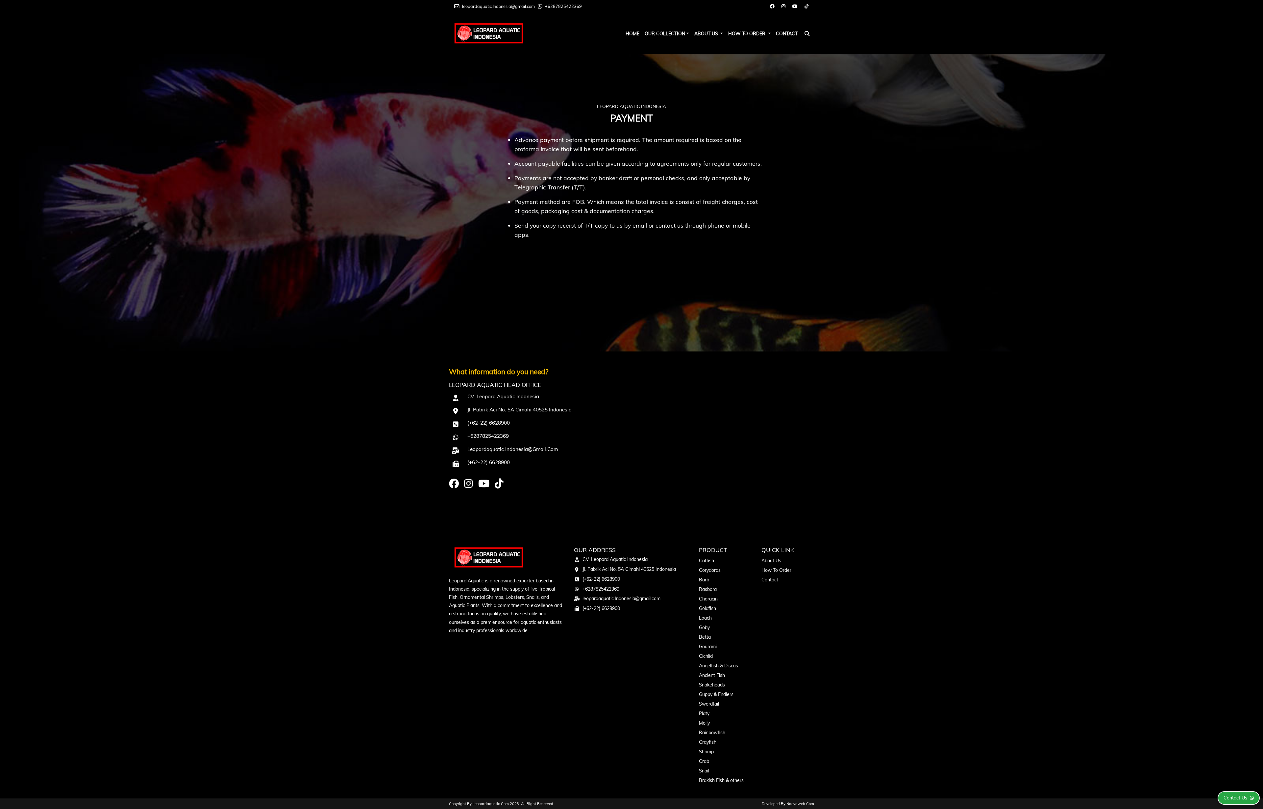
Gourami (708, 647)
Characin (708, 599)
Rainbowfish (712, 733)
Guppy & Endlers (716, 694)
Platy (704, 713)
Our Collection (665, 34)
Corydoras (710, 570)
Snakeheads (712, 685)
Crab (704, 761)
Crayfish (707, 742)
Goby (704, 627)
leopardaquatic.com (491, 803)
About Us (706, 34)
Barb (704, 580)
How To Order (747, 34)
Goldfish (707, 608)
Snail (704, 771)
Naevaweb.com (800, 803)
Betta (705, 637)
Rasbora (708, 589)
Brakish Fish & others (721, 780)
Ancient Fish (712, 675)
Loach (705, 618)
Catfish (706, 561)
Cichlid (706, 656)
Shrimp (706, 752)
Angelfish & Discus (718, 666)
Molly (704, 723)
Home (632, 34)
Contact (787, 34)
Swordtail (709, 704)
